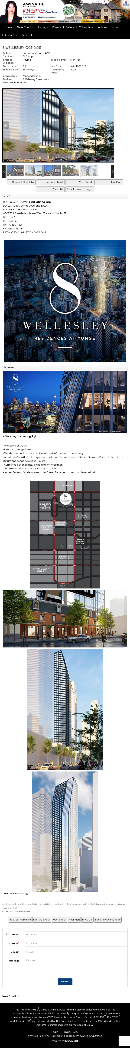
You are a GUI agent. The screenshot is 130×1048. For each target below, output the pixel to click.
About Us (11, 35)
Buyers (56, 27)
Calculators (86, 27)
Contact (26, 35)
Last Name (12, 943)
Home (8, 27)
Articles (102, 27)
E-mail (14, 951)
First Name (12, 934)
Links (115, 27)
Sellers (70, 27)
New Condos (25, 27)
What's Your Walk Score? (14, 894)
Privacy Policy (70, 1031)
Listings (43, 27)
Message (14, 960)
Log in (55, 1031)
